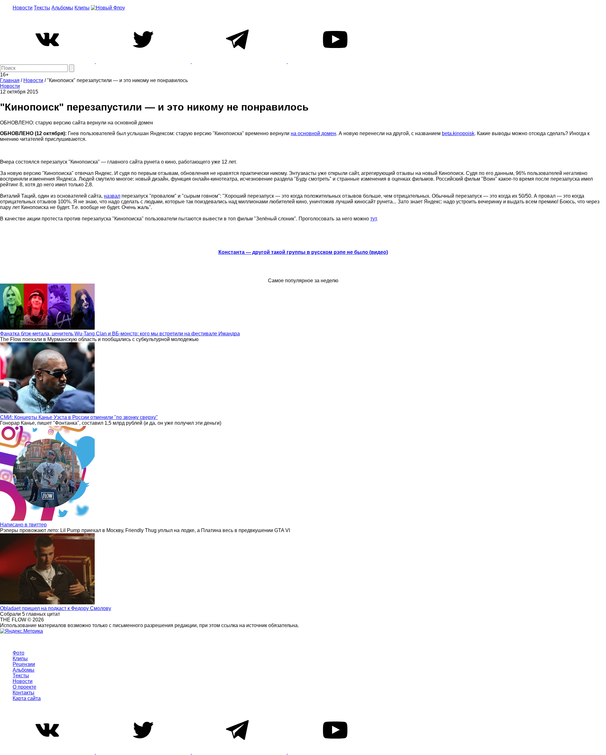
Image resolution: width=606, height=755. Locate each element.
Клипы (82, 7)
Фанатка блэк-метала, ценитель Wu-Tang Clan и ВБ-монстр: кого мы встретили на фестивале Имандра (120, 333)
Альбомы (62, 7)
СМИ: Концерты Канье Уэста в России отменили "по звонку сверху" (79, 417)
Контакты (23, 692)
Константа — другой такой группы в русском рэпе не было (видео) (303, 252)
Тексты (42, 7)
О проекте (24, 687)
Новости (23, 7)
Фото (18, 653)
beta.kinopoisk (458, 133)
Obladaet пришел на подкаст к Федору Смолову (55, 608)
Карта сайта (27, 698)
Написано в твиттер (23, 524)
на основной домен (313, 133)
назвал (112, 196)
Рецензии (24, 664)
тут (373, 218)
